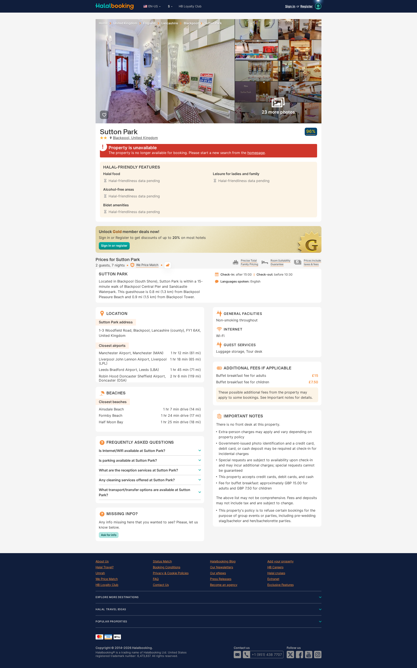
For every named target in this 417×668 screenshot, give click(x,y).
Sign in (290, 6)
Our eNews (218, 573)
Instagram (317, 654)
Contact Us (161, 585)
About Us (102, 561)
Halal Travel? (105, 567)
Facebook (299, 654)
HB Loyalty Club (190, 6)
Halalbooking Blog (223, 561)
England (149, 23)
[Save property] (104, 115)
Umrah (100, 573)
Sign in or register (114, 245)
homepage (256, 152)
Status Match (162, 561)
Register (306, 6)
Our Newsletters (221, 567)
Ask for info (108, 535)
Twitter (290, 654)
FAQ (156, 579)
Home (103, 23)
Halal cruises (276, 573)
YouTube (308, 654)
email (237, 654)
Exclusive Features (280, 585)
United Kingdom (125, 23)
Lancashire (169, 23)
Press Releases (220, 579)
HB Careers (275, 567)
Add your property (280, 561)
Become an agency (223, 585)
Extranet (273, 579)
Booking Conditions (166, 567)
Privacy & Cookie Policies (171, 573)
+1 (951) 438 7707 (267, 654)
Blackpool (191, 23)
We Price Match (107, 579)
